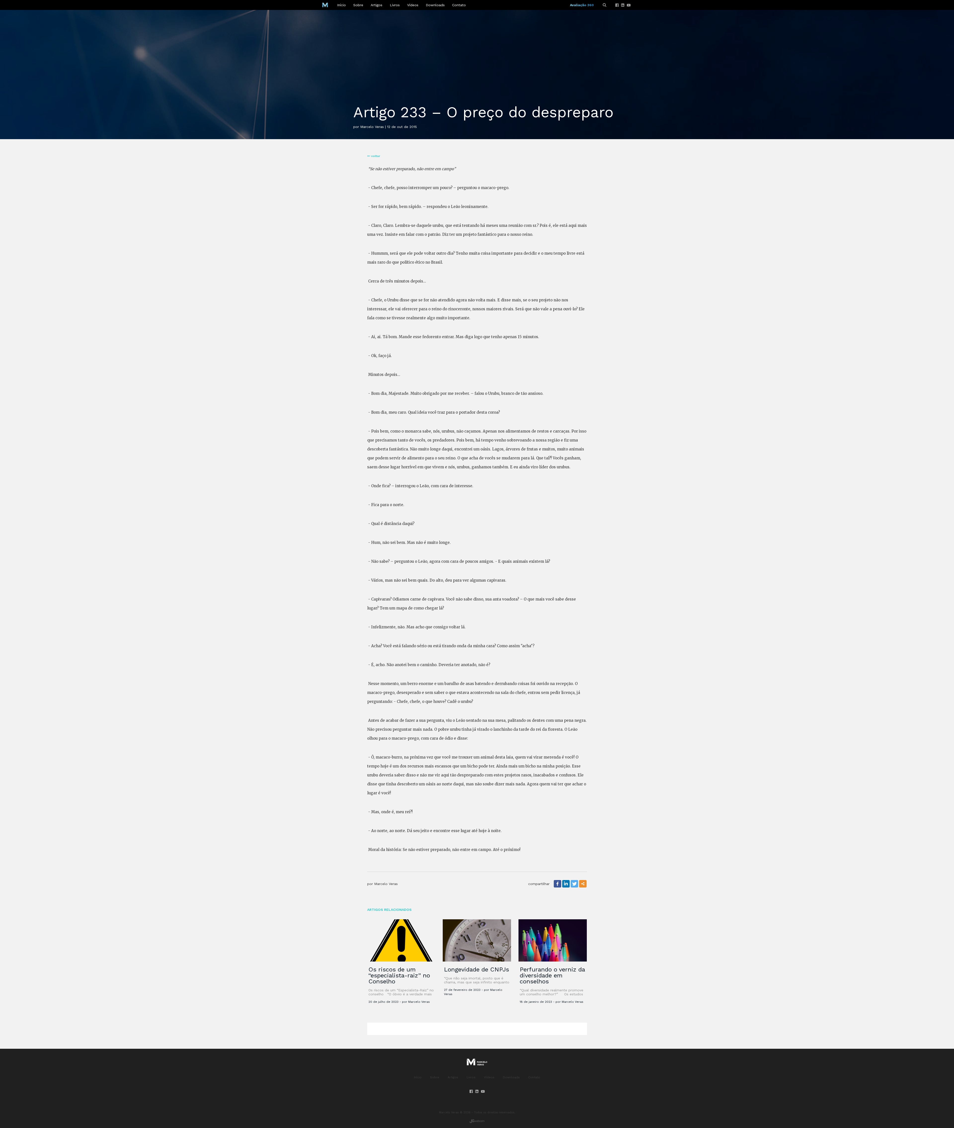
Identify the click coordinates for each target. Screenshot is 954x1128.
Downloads (435, 5)
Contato (459, 5)
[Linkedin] (623, 5)
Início (341, 5)
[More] (583, 883)
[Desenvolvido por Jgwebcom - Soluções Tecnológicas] (477, 1121)
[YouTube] (629, 5)
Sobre (358, 5)
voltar (375, 156)
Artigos (376, 5)
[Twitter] (574, 883)
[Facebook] (617, 5)
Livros (395, 5)
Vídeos (412, 5)
